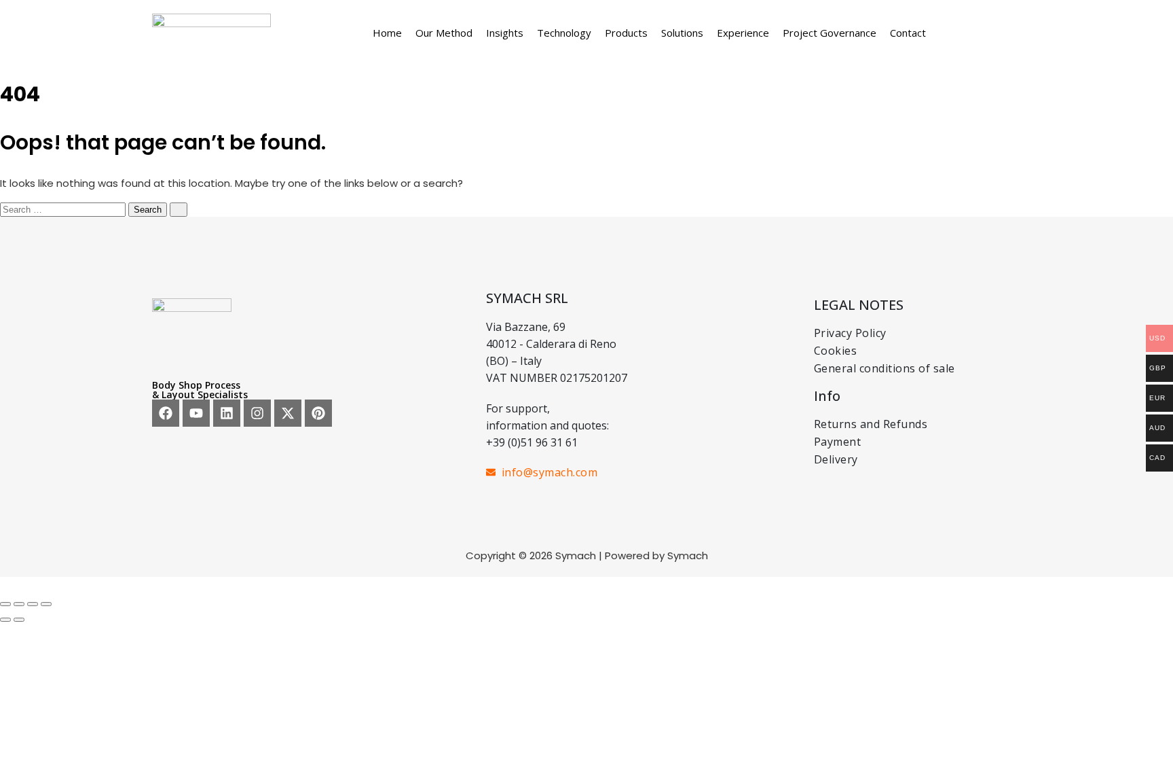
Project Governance (829, 32)
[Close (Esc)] (46, 604)
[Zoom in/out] (5, 604)
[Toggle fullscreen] (19, 604)
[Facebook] (165, 413)
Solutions (682, 32)
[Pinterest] (318, 413)
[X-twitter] (287, 413)
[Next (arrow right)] (19, 620)
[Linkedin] (226, 413)
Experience (743, 32)
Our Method (443, 32)
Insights (504, 32)
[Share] (32, 604)
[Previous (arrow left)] (5, 620)
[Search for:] (64, 209)
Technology (564, 32)
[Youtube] (196, 413)
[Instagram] (257, 413)
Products (626, 32)
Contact (908, 32)
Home (387, 32)
